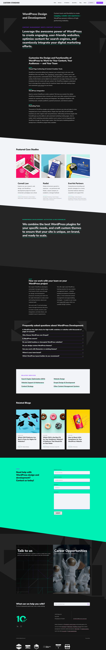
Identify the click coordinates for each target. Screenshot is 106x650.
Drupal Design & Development (64, 383)
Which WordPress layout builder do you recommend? (40, 356)
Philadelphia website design (70, 624)
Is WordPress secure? (29, 339)
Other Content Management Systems (66, 386)
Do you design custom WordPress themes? (37, 346)
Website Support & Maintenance (32, 383)
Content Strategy (27, 386)
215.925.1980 (76, 618)
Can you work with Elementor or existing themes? (39, 349)
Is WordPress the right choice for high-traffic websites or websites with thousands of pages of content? (51, 331)
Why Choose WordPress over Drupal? (35, 335)
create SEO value (64, 302)
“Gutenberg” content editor (54, 74)
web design (41, 85)
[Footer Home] (22, 619)
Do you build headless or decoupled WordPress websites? (42, 342)
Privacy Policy (87, 638)
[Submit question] (88, 604)
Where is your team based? (31, 352)
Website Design (59, 379)
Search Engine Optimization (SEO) (33, 379)
